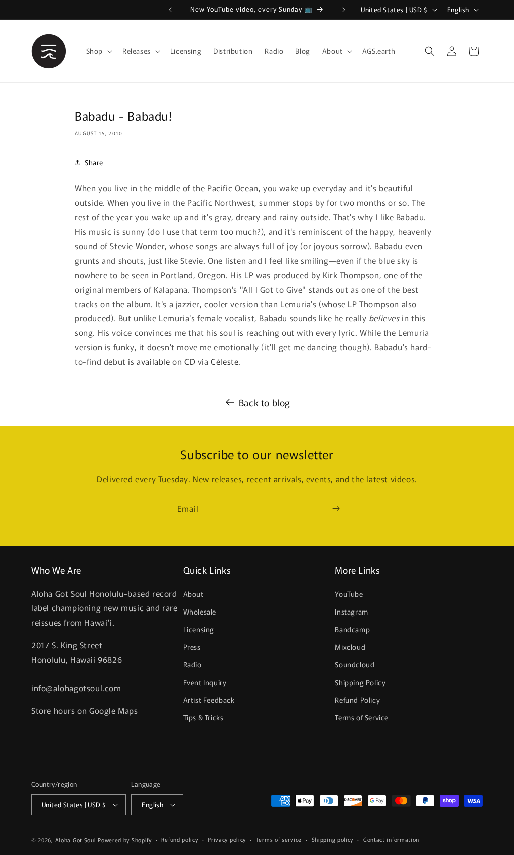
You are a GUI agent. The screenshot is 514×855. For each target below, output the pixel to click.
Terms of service (279, 839)
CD (189, 361)
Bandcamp (352, 629)
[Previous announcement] (170, 9)
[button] (98, 50)
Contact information (391, 839)
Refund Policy (357, 700)
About (193, 594)
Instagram (351, 611)
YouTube (349, 594)
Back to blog (264, 402)
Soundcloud (354, 664)
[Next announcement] (344, 9)
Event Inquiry (205, 682)
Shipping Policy (360, 682)
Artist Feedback (209, 700)
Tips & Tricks (203, 717)
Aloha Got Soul (75, 840)
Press (192, 647)
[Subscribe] (336, 508)
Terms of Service (362, 717)
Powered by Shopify (125, 840)
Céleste (224, 361)
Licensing (198, 629)
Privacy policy (227, 839)
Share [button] (94, 162)
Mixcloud (350, 647)
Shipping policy (333, 839)
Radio (192, 664)
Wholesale (199, 611)
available (153, 361)
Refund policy (179, 839)
